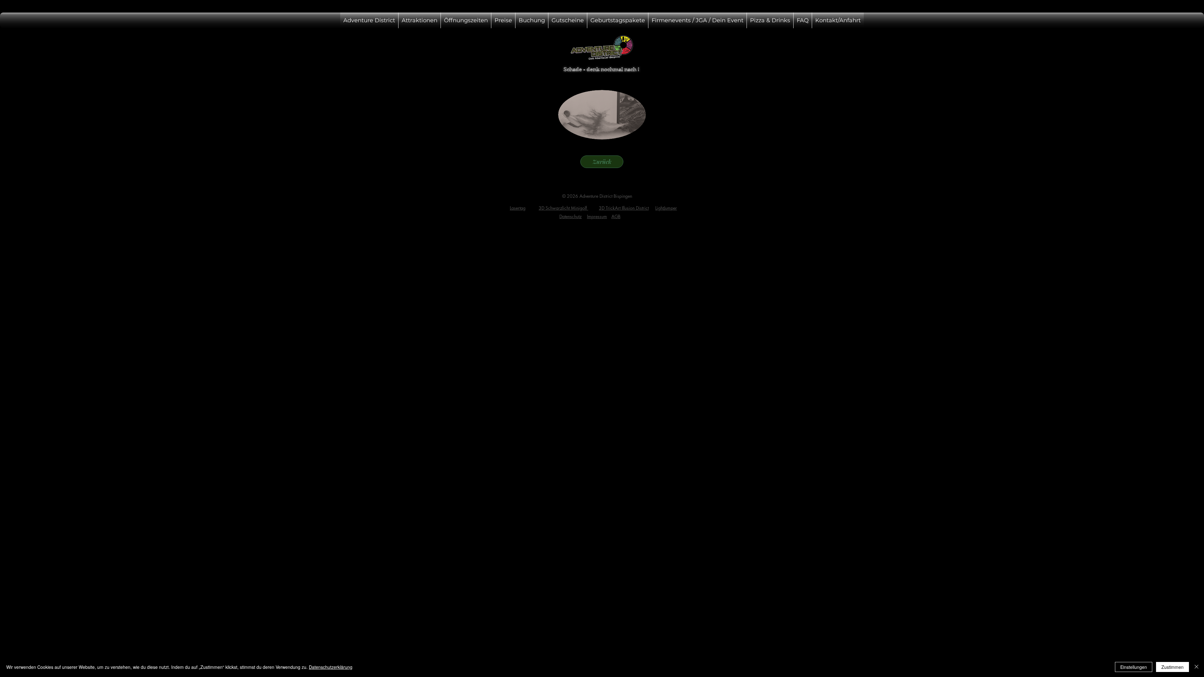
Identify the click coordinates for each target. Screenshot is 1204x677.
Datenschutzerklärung (330, 667)
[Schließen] (1196, 667)
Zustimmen (1172, 667)
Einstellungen (1133, 667)
